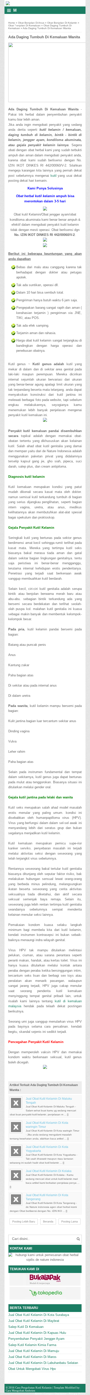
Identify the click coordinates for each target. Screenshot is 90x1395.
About (38, 1393)
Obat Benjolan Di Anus (31, 22)
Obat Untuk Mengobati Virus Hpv (32, 1369)
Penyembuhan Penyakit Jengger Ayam (36, 1339)
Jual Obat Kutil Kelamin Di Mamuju (33, 1351)
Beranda (48, 1221)
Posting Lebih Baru (23, 1221)
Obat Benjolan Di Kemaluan (24, 25)
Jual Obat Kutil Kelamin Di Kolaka (49, 1171)
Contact (48, 1393)
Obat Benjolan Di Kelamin (62, 22)
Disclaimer (60, 1393)
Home (11, 22)
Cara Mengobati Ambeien (20, 1390)
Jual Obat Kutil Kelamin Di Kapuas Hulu (37, 1333)
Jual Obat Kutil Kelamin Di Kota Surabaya (38, 1315)
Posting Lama (69, 1221)
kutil (53, 175)
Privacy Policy (77, 1393)
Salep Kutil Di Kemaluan (26, 1327)
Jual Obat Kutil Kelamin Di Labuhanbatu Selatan (43, 1363)
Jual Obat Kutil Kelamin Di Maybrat (33, 1321)
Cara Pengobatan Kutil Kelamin (33, 1387)
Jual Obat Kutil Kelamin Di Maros (32, 1357)
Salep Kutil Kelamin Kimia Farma (32, 1345)
